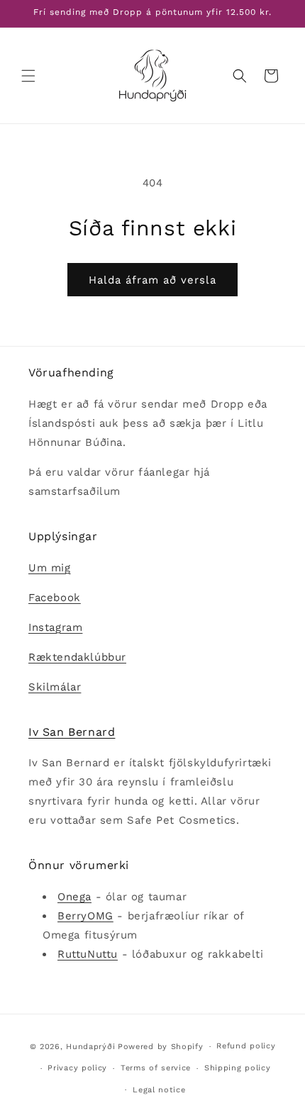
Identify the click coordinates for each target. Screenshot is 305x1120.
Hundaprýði (90, 1046)
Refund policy (245, 1046)
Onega (74, 896)
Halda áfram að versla (152, 280)
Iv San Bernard (71, 732)
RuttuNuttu (87, 954)
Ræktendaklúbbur (77, 657)
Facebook (54, 597)
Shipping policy (237, 1068)
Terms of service (156, 1068)
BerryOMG (85, 915)
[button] (28, 75)
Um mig (49, 567)
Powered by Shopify (161, 1046)
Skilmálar (54, 687)
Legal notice (159, 1089)
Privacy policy (77, 1068)
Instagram (55, 627)
